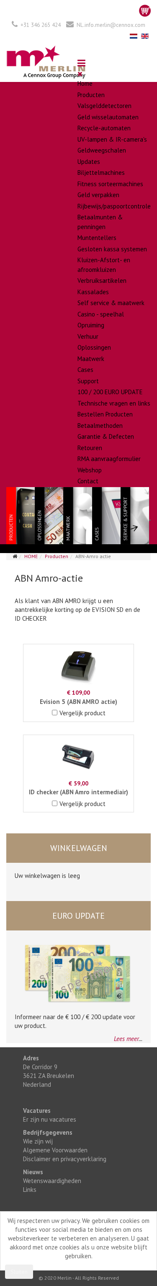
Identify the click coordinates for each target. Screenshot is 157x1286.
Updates (88, 162)
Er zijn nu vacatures (49, 1119)
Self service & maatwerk (110, 303)
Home (85, 83)
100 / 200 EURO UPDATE (110, 392)
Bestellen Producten (105, 414)
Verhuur (87, 336)
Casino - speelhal (100, 314)
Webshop (89, 470)
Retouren (89, 448)
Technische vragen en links (113, 403)
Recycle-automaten (104, 128)
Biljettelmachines (101, 173)
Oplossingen (94, 347)
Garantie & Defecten (105, 436)
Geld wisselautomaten (108, 117)
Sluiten (19, 1271)
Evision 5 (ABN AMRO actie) (78, 702)
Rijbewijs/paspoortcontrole (114, 206)
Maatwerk (90, 359)
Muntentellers (96, 238)
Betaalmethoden (100, 426)
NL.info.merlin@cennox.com (111, 25)
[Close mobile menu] (79, 74)
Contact (87, 481)
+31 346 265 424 (41, 25)
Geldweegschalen (101, 150)
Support (88, 381)
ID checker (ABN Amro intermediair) (78, 792)
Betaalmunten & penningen (100, 222)
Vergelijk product (82, 713)
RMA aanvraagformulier (109, 459)
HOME (31, 556)
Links (29, 1190)
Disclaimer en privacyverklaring (64, 1159)
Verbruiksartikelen (101, 281)
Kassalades (93, 292)
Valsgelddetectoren (104, 106)
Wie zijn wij (38, 1141)
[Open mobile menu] (81, 63)
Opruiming (90, 325)
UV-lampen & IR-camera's (112, 139)
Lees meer (126, 1039)
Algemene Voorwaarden (55, 1150)
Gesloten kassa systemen (112, 249)
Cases (85, 370)
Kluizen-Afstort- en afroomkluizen (103, 265)
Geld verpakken (98, 195)
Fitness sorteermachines (110, 184)
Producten (91, 95)
